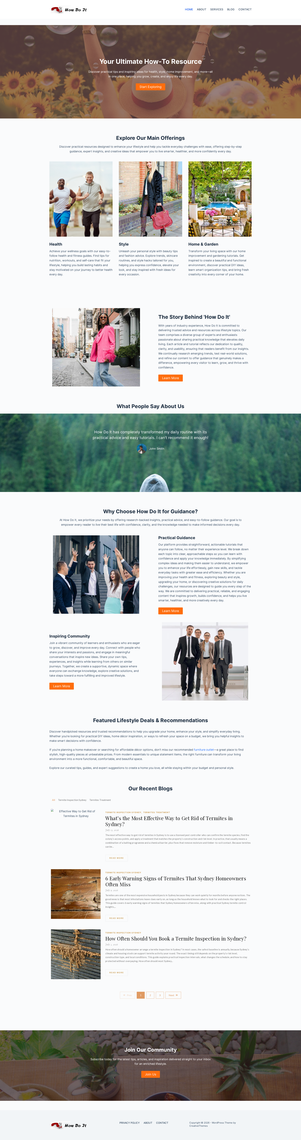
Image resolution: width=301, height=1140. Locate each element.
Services (216, 9)
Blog (231, 9)
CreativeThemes (198, 1125)
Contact (245, 9)
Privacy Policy (129, 1122)
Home (189, 9)
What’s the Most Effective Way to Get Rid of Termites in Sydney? (169, 821)
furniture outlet (204, 749)
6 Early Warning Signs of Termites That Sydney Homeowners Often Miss (175, 881)
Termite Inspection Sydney (123, 812)
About (201, 9)
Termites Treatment (156, 812)
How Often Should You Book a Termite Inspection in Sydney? (175, 938)
